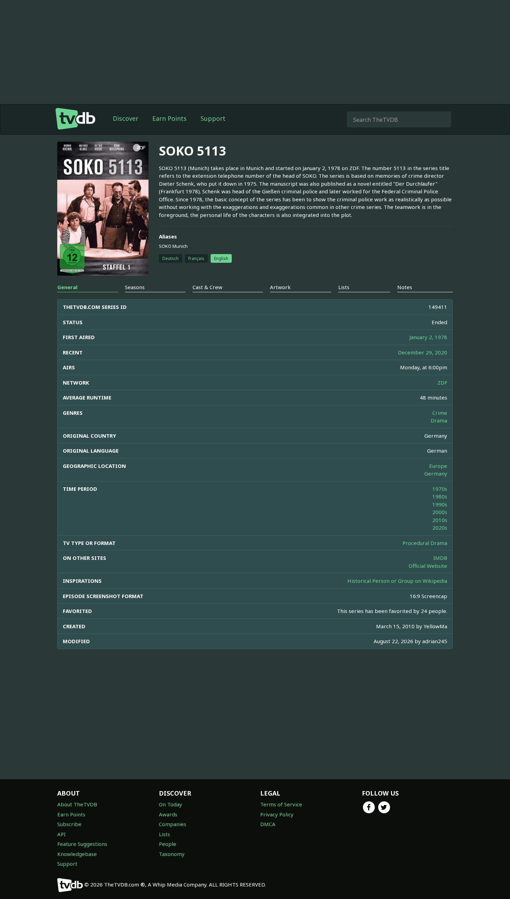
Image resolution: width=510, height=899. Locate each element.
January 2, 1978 (428, 337)
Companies (172, 824)
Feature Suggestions (82, 843)
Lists (164, 834)
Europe (438, 465)
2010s (439, 519)
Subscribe (69, 824)
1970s (439, 488)
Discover (125, 118)
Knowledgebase (77, 853)
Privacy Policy (277, 814)
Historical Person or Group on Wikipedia (397, 580)
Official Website (428, 565)
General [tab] (67, 287)
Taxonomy (172, 853)
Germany (435, 473)
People (167, 843)
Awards (168, 814)
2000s (439, 512)
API (61, 834)
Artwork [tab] (280, 287)
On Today (170, 804)
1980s (439, 496)
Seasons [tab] (135, 287)
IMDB (440, 557)
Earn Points (169, 118)
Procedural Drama (424, 542)
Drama (439, 420)
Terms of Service (281, 804)
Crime (439, 412)
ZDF (442, 382)
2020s (439, 527)
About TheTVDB (77, 804)
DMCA (267, 824)
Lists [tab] (343, 287)
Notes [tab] (404, 287)
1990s (439, 504)
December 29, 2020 (422, 352)
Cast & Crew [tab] (207, 287)
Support (213, 118)
